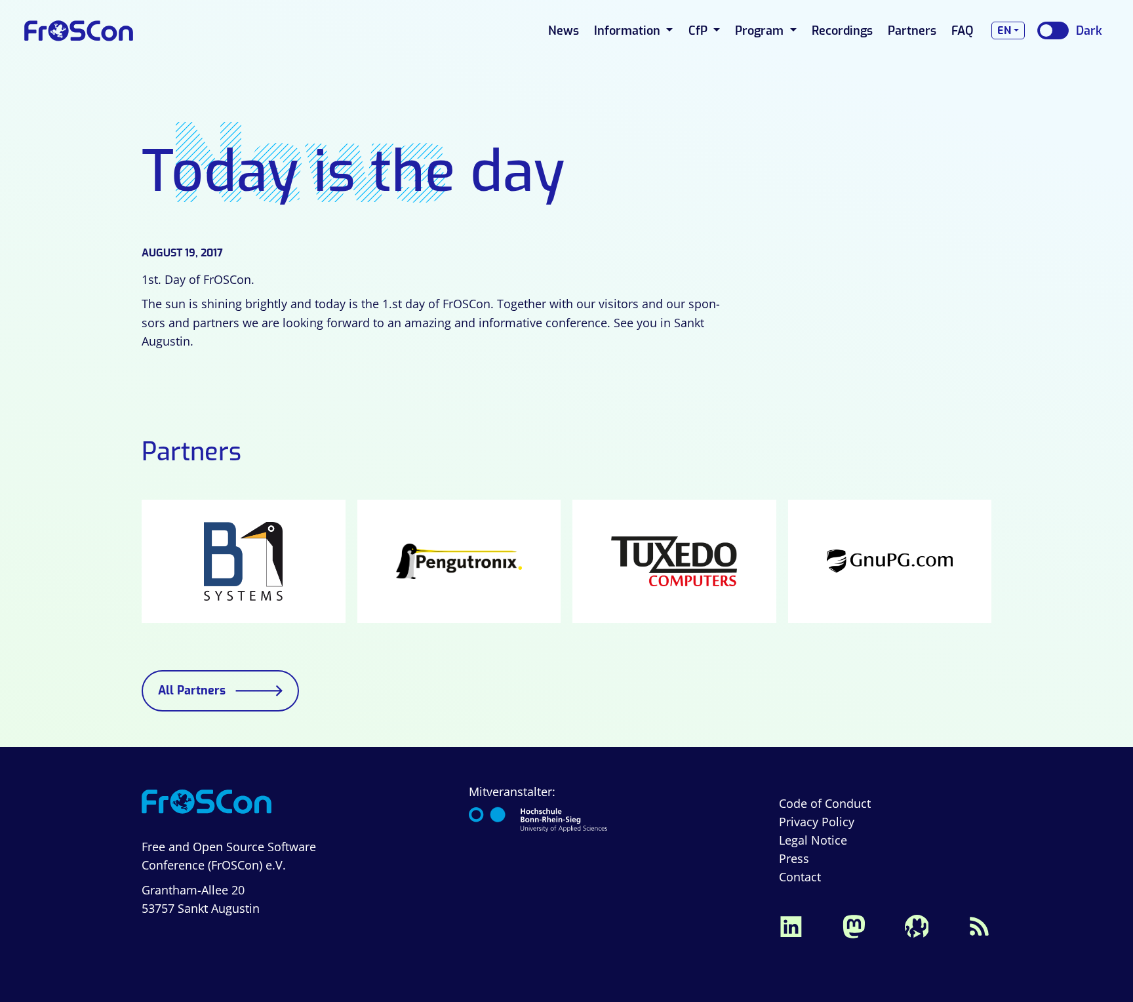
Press (794, 858)
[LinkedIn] (791, 924)
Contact (800, 877)
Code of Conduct (825, 803)
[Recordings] (916, 924)
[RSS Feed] (979, 924)
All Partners (192, 690)
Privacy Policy (816, 822)
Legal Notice (813, 840)
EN (1004, 30)
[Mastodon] (853, 924)
